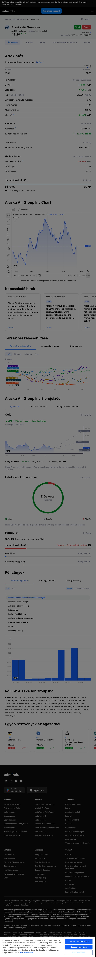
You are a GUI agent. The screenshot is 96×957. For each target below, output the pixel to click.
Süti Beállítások (26, 952)
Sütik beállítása (78, 952)
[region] (47, 946)
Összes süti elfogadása (79, 941)
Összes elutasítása (79, 947)
